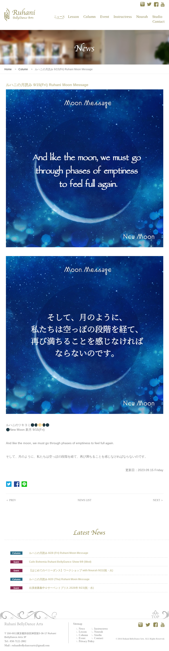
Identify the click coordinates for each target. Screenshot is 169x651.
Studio (157, 17)
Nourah (142, 17)
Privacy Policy (86, 641)
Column (89, 17)
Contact (158, 21)
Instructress (123, 17)
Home (8, 69)
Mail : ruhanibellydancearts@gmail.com (27, 645)
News (59, 17)
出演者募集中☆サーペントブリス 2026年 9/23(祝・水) (61, 587)
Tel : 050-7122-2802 (15, 641)
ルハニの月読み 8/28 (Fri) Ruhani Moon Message (58, 553)
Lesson (73, 17)
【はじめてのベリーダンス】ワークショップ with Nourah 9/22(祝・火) (71, 570)
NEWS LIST (84, 500)
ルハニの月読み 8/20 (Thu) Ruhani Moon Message (59, 579)
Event (104, 17)
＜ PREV (11, 500)
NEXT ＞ (158, 500)
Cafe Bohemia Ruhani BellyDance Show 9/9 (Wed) (60, 561)
